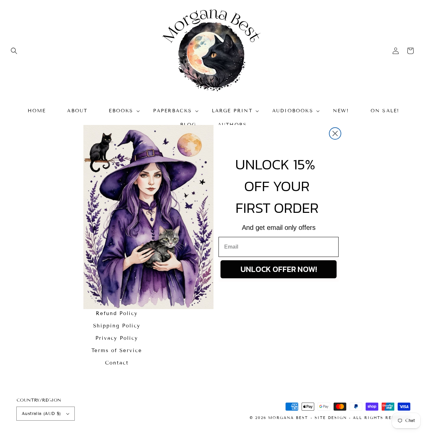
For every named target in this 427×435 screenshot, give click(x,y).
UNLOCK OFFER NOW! (279, 269)
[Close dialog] (335, 133)
